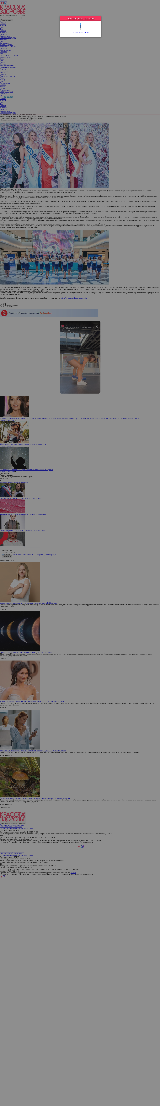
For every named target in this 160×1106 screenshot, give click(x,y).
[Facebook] (80, 25)
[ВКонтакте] (80, 27)
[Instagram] (80, 29)
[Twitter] (80, 24)
